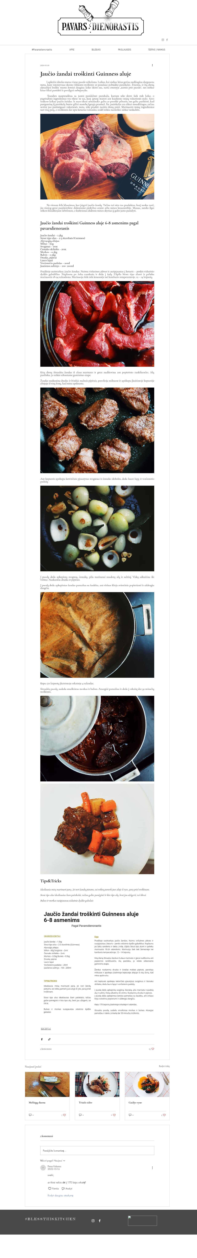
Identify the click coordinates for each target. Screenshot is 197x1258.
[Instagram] (162, 39)
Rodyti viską (164, 1066)
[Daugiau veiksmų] (152, 65)
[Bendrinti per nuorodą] (49, 1039)
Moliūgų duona (37, 1102)
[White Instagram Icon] (93, 1221)
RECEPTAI (46, 1029)
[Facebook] (167, 39)
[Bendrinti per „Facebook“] (41, 1039)
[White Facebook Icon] (100, 1221)
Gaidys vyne (135, 1102)
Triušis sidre (85, 1102)
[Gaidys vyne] (147, 1084)
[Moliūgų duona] (47, 1084)
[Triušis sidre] (97, 1084)
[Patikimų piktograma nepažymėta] (50, 1188)
